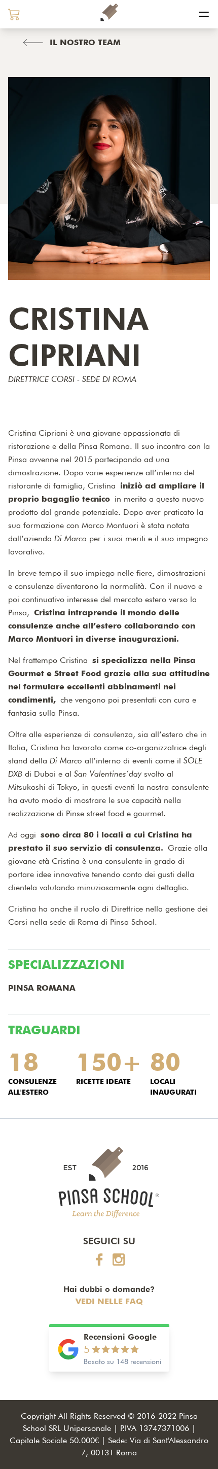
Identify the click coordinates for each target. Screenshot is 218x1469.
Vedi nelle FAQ (109, 1301)
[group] (14, 14)
